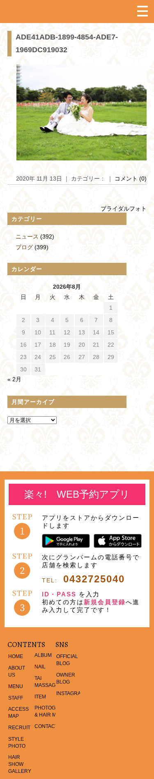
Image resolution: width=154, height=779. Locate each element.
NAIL (40, 667)
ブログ (24, 247)
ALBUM (43, 655)
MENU (15, 686)
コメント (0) (131, 178)
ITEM (40, 697)
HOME (15, 656)
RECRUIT (19, 727)
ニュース (27, 236)
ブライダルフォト (124, 208)
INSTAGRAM (70, 693)
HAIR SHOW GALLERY (19, 764)
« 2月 (14, 379)
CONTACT (46, 726)
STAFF (15, 698)
